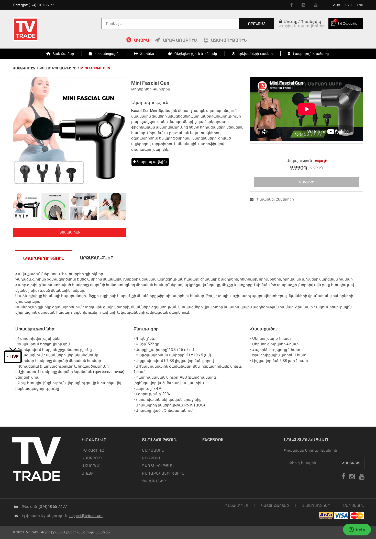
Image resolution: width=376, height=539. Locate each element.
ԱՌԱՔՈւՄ (151, 458)
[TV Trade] (25, 29)
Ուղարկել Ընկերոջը (275, 199)
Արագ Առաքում (180, 40)
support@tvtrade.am (86, 516)
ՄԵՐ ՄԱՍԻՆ (153, 450)
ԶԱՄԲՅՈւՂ (92, 458)
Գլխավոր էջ (24, 68)
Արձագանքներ (96, 257)
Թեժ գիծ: (33, 5)
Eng (360, 5)
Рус (348, 5)
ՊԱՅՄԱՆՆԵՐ (154, 481)
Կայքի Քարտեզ (275, 505)
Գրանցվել (311, 21)
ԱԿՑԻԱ (141, 40)
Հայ (336, 5)
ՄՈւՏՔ (88, 473)
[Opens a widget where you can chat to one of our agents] (357, 530)
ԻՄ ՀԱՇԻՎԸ (93, 450)
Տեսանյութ (69, 232)
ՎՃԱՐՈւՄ (90, 466)
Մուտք (290, 21)
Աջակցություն (229, 40)
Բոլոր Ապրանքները (57, 68)
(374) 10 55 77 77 (53, 507)
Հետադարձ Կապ (316, 505)
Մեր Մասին (353, 505)
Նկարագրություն (43, 258)
